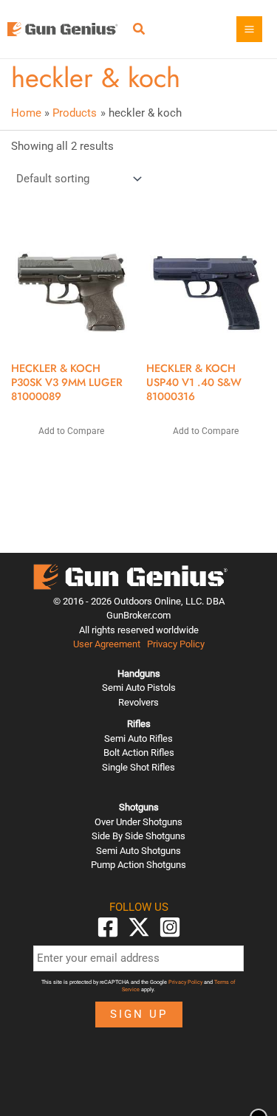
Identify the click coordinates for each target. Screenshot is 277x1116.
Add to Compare (71, 431)
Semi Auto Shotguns (138, 850)
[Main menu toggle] (249, 29)
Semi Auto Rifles (138, 738)
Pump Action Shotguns (138, 864)
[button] (139, 30)
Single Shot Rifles (138, 767)
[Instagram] (170, 927)
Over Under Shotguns (138, 821)
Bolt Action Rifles (138, 752)
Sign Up (139, 1014)
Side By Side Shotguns (138, 835)
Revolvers (138, 702)
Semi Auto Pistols (139, 687)
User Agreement (106, 644)
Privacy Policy (176, 644)
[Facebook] (108, 927)
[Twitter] (139, 927)
